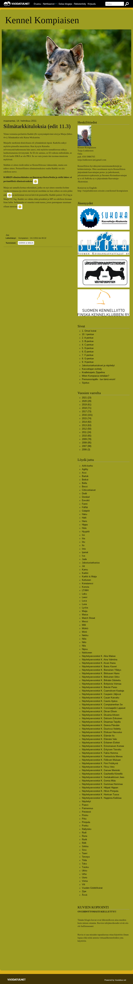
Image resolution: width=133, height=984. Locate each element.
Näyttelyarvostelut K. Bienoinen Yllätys (101, 670)
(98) (86, 446)
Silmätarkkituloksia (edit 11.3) (36, 126)
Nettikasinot (49, 3)
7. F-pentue (87, 355)
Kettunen (86, 580)
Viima (85, 881)
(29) (86, 401)
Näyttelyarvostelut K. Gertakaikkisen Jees (103, 777)
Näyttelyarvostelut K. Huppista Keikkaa (101, 798)
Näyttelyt (86, 801)
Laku (84, 594)
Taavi (84, 853)
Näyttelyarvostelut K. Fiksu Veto (98, 767)
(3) (86, 449)
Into (84, 549)
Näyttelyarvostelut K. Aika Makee (99, 656)
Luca (84, 600)
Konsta (85, 587)
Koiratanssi (87, 583)
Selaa (65, 3)
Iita (83, 538)
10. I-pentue (88, 334)
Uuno (84, 877)
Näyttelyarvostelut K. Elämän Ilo (98, 735)
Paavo (85, 805)
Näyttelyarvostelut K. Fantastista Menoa (102, 756)
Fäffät (85, 507)
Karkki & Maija (26, 243)
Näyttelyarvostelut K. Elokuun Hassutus (102, 732)
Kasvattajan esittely (92, 369)
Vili (83, 884)
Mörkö (85, 628)
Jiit (83, 566)
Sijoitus (85, 382)
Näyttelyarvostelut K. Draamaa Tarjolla (101, 722)
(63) (86, 425)
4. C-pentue (88, 344)
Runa (84, 836)
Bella (84, 483)
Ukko (84, 870)
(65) (86, 435)
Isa (83, 555)
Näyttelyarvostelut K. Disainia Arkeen (100, 715)
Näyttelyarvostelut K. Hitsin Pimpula (100, 791)
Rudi (84, 832)
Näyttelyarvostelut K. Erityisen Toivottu (101, 749)
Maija (84, 611)
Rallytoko (86, 829)
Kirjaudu (92, 3)
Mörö (84, 632)
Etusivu (37, 3)
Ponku (85, 825)
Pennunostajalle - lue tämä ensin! (98, 379)
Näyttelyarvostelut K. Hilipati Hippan (100, 787)
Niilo (84, 642)
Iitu (83, 542)
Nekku (85, 635)
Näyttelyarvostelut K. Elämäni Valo (99, 739)
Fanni (84, 504)
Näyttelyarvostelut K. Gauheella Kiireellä (102, 773)
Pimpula (86, 822)
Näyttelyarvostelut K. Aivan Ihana (99, 663)
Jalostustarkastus (91, 562)
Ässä (84, 895)
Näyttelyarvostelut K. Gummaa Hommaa (102, 784)
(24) (86, 432)
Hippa (85, 524)
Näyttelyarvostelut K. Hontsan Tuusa (100, 794)
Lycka (85, 607)
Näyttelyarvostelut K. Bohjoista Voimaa (101, 683)
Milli (84, 625)
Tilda (84, 860)
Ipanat (85, 552)
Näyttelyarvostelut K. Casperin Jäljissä (101, 694)
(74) (86, 418)
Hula (84, 528)
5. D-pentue (88, 348)
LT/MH (85, 590)
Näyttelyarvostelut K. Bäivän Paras (99, 687)
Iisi (83, 535)
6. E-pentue (88, 351)
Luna (84, 604)
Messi (85, 621)
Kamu (85, 569)
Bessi (85, 486)
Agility (85, 469)
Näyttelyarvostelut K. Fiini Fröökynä (100, 763)
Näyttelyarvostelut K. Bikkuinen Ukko (100, 677)
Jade (84, 559)
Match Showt (88, 618)
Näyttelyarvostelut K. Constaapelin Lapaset (103, 708)
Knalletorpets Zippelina (93, 372)
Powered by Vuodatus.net (115, 979)
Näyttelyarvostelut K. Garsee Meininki (101, 770)
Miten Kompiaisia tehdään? (95, 376)
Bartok (85, 476)
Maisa (85, 614)
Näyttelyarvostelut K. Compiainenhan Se (102, 704)
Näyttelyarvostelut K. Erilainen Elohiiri (101, 742)
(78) (86, 439)
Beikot (85, 479)
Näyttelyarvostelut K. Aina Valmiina (99, 659)
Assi (84, 472)
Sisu (84, 850)
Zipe (84, 891)
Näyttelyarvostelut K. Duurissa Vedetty (101, 728)
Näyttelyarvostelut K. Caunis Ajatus (100, 701)
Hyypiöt (86, 531)
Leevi (84, 597)
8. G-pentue (88, 358)
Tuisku (85, 867)
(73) (86, 411)
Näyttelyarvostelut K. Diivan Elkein (99, 711)
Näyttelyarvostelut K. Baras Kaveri (99, 666)
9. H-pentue (88, 362)
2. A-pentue (87, 337)
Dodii (84, 493)
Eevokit (86, 500)
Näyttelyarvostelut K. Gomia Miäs (99, 780)
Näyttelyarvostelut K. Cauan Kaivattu (100, 697)
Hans (84, 521)
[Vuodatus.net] (16, 979)
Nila (84, 645)
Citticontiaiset (89, 490)
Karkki (85, 573)
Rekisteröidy (80, 3)
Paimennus (87, 808)
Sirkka (85, 846)
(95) (86, 442)
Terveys (86, 856)
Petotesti (86, 811)
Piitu (84, 818)
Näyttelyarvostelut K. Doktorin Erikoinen (102, 718)
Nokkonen (87, 652)
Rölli (84, 843)
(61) (86, 404)
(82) (86, 422)
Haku (84, 514)
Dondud (86, 497)
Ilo (83, 545)
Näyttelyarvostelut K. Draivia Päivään (100, 725)
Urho (84, 874)
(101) (87, 415)
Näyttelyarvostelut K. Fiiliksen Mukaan (101, 760)
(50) (86, 428)
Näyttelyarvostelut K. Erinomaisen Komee (103, 746)
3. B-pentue (88, 341)
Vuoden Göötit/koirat (92, 888)
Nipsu (85, 649)
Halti (84, 517)
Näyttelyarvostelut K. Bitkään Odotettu (101, 680)
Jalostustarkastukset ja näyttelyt (98, 365)
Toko (84, 863)
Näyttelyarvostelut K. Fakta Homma (100, 753)
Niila (84, 638)
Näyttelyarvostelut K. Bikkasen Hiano (100, 673)
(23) (86, 397)
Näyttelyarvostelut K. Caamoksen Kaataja (103, 690)
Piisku (85, 815)
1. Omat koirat (89, 331)
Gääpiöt (86, 510)
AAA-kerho (87, 465)
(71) (86, 408)
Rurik (84, 839)
